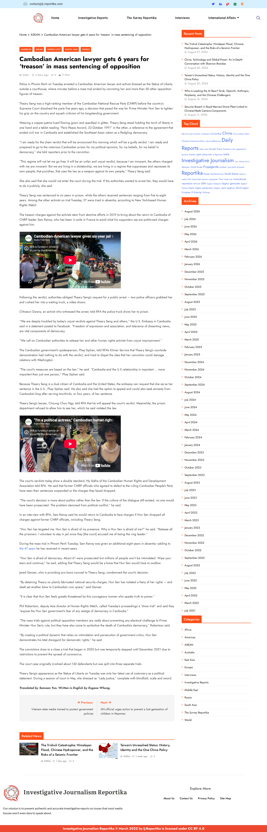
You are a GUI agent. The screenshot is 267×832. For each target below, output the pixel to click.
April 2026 (191, 242)
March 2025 (192, 340)
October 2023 (193, 468)
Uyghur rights (220, 188)
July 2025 (190, 309)
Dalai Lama (203, 149)
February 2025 (193, 347)
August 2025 (192, 302)
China (227, 133)
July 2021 (190, 611)
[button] (258, 18)
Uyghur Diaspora (214, 183)
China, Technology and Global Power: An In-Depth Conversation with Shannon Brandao (213, 62)
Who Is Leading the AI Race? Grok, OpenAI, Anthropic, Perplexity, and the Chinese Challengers (217, 93)
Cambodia (205, 134)
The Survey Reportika (142, 18)
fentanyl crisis (229, 149)
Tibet (221, 179)
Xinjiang (206, 192)
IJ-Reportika (207, 154)
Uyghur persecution (204, 188)
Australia (189, 652)
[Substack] (242, 4)
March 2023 (192, 520)
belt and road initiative (191, 134)
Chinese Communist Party (193, 141)
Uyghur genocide (231, 183)
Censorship (215, 133)
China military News (241, 134)
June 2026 (191, 226)
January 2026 (192, 264)
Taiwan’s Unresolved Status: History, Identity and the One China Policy (145, 747)
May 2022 (191, 588)
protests (222, 167)
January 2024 (192, 445)
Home (55, 18)
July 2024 (190, 400)
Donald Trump (215, 149)
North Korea (196, 167)
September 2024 (195, 385)
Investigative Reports (93, 18)
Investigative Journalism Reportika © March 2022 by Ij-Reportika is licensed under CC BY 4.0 (133, 828)
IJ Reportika (218, 154)
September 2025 (195, 294)
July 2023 (190, 490)
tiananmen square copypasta (205, 179)
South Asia (71, 49)
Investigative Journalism (208, 160)
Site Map (225, 798)
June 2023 (191, 498)
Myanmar (186, 167)
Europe (189, 667)
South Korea (231, 174)
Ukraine (196, 183)
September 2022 (195, 558)
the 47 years (27, 548)
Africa (188, 630)
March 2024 (192, 430)
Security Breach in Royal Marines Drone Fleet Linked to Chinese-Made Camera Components (216, 109)
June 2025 (191, 317)
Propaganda (211, 167)
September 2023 (195, 475)
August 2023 (192, 483)
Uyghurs (231, 188)
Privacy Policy (206, 798)
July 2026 (190, 219)
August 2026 (192, 211)
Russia (207, 174)
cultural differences (213, 141)
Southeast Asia (217, 174)
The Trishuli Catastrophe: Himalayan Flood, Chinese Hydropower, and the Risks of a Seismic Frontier (67, 750)
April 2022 (191, 596)
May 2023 (190, 505)
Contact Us (186, 798)
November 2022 (194, 543)
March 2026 (192, 249)
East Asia (190, 660)
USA (203, 183)
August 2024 (192, 392)
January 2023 (192, 528)
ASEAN (39, 49)
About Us (168, 798)
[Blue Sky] (227, 4)
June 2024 (191, 407)
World (86, 49)
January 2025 (192, 354)
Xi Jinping (196, 192)
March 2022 (192, 603)
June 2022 (191, 580)
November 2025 (194, 279)
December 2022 (194, 535)
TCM (189, 179)
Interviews (182, 18)
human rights (195, 154)
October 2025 (193, 287)
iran (236, 161)
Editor (26, 75)
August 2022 (192, 565)
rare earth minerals (235, 167)
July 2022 (190, 573)
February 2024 (193, 437)
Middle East (53, 49)
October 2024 (193, 377)
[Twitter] (213, 4)
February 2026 (193, 257)
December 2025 (194, 272)
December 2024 (194, 362)
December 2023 (194, 452)
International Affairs (222, 18)
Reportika (192, 173)
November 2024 (194, 370)
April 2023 (191, 513)
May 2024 (191, 415)
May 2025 (190, 324)
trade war (228, 179)
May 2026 (191, 234)
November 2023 (194, 460)
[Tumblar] (235, 4)
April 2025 (191, 332)
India (226, 154)
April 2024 (191, 422)
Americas (26, 49)
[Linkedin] (220, 4)
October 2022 (193, 550)
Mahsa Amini (244, 161)
